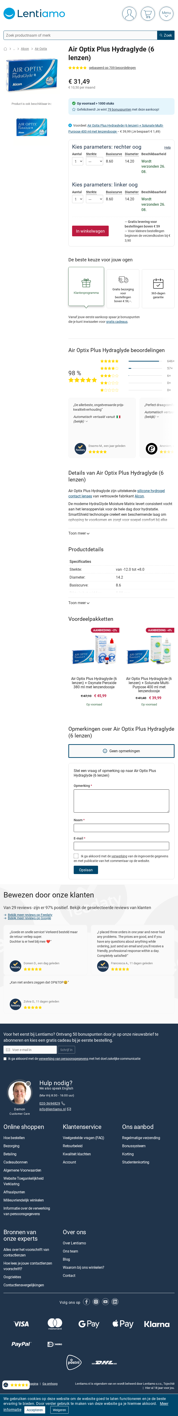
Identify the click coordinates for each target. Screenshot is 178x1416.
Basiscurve (114, 154)
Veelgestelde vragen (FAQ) (83, 1137)
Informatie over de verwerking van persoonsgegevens (26, 1211)
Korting (128, 1154)
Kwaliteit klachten (77, 1154)
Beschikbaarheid (153, 154)
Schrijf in (66, 1050)
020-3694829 (49, 1103)
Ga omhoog (49, 1383)
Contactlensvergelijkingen (23, 1285)
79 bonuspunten (119, 109)
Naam (79, 820)
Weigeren (59, 1410)
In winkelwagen (90, 231)
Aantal (77, 154)
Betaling (9, 1154)
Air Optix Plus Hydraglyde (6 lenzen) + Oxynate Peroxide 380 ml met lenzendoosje (94, 683)
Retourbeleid (73, 1145)
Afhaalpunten (14, 1192)
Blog (66, 1259)
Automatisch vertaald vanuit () (94, 418)
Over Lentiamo (74, 1243)
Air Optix (41, 48)
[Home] (5, 48)
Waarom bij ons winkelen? (83, 1267)
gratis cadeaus (116, 321)
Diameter (132, 154)
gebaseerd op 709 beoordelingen (112, 67)
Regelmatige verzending (141, 1137)
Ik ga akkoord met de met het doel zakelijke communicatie (74, 1058)
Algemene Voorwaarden (22, 1170)
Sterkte (91, 154)
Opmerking (83, 785)
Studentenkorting (135, 1162)
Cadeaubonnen (15, 1162)
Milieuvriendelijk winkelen (23, 1200)
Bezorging (11, 1145)
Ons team (70, 1251)
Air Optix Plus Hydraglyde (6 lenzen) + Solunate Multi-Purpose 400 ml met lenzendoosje (149, 685)
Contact (69, 1275)
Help (167, 147)
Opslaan (86, 869)
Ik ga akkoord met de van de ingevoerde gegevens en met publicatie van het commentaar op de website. (121, 858)
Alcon (25, 48)
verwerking (119, 856)
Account (69, 1162)
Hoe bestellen (14, 1137)
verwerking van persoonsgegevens (63, 1058)
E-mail (79, 838)
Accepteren (35, 1410)
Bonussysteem (134, 1145)
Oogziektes (12, 1277)
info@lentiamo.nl (52, 1109)
